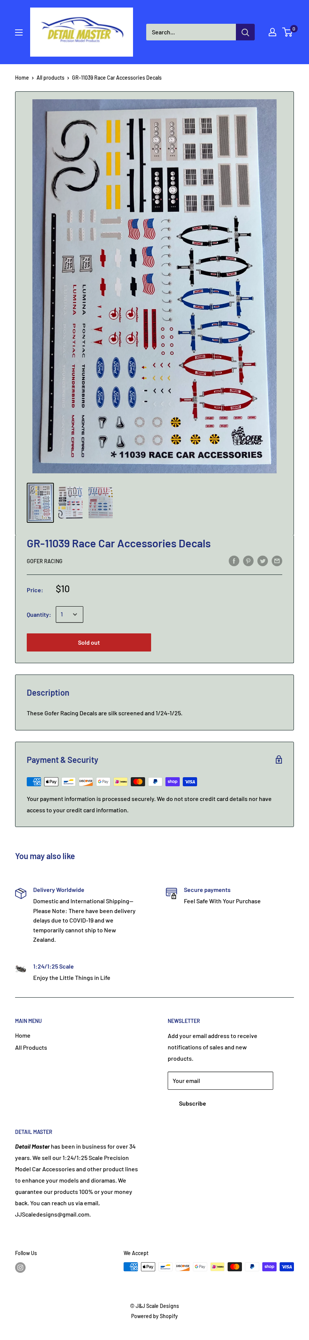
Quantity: (39, 614)
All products (50, 77)
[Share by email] (277, 560)
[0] (287, 32)
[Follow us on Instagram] (20, 1267)
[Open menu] (19, 32)
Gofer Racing (45, 561)
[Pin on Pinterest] (248, 560)
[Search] (245, 32)
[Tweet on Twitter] (262, 560)
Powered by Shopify (154, 1316)
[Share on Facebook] (234, 560)
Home (22, 77)
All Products (31, 1047)
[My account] (272, 32)
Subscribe (192, 1103)
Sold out (89, 642)
